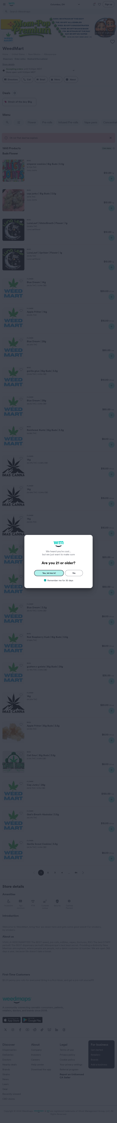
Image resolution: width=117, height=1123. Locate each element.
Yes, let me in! (49, 573)
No (74, 573)
